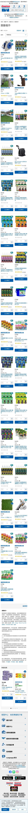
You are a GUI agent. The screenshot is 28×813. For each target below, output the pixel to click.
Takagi (16, 623)
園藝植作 (17, 21)
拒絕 (22, 809)
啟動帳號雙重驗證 (21, 767)
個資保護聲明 (21, 795)
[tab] (14, 720)
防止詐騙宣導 (19, 765)
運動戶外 (6, 21)
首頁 (2, 21)
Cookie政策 (6, 795)
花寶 (15, 624)
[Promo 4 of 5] (15, 708)
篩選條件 (19, 30)
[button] (24, 10)
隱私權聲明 (21, 793)
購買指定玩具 (16, 1)
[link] (7, 51)
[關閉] (26, 15)
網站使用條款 (13, 793)
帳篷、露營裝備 (19, 662)
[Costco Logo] (5, 6)
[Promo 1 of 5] (10, 708)
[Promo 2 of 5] (12, 708)
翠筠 (13, 623)
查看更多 (14, 809)
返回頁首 (25, 606)
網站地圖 (6, 793)
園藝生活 (11, 21)
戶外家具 (13, 662)
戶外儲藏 (8, 662)
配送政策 (21, 797)
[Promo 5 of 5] (17, 708)
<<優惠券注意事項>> (14, 17)
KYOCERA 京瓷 (9, 624)
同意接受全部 (6, 809)
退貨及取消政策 (14, 797)
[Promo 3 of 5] (14, 708)
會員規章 (6, 797)
